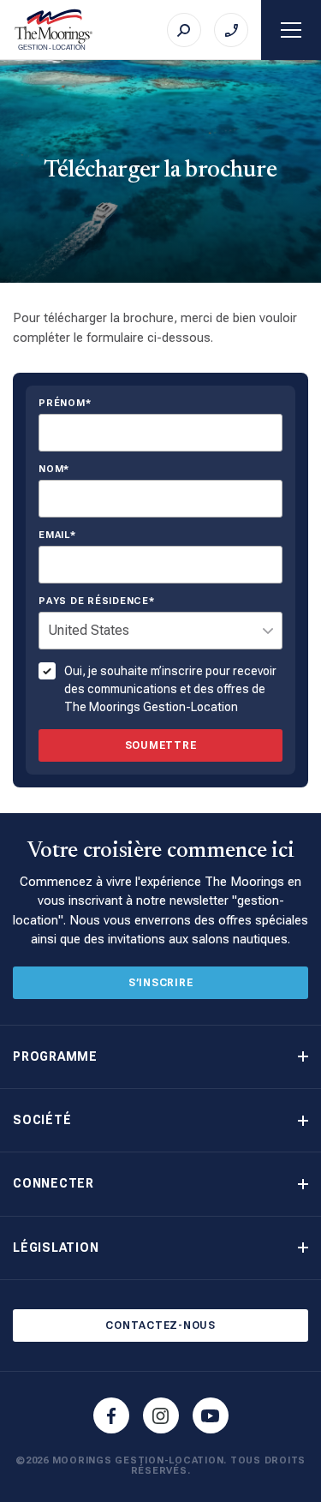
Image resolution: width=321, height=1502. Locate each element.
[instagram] (161, 1415)
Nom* (54, 469)
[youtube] (211, 1415)
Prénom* (65, 403)
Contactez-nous (160, 1325)
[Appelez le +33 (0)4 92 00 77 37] (231, 30)
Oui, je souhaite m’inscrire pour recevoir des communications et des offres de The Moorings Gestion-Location (170, 689)
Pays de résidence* (97, 601)
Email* (57, 535)
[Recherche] (184, 30)
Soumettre (161, 745)
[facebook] (111, 1415)
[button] (160, 1056)
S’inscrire (160, 983)
